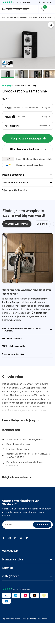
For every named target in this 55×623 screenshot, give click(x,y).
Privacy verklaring (29, 618)
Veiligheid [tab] (42, 223)
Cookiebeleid (43, 618)
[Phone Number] (40, 2)
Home (5, 17)
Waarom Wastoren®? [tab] (16, 223)
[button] (27, 108)
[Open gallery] (51, 25)
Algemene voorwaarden (11, 618)
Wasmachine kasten (18, 17)
